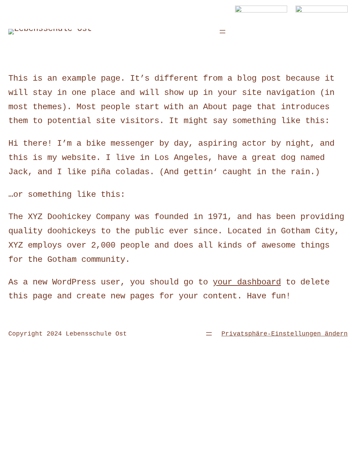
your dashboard (247, 282)
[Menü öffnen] (222, 31)
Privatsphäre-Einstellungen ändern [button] (284, 333)
